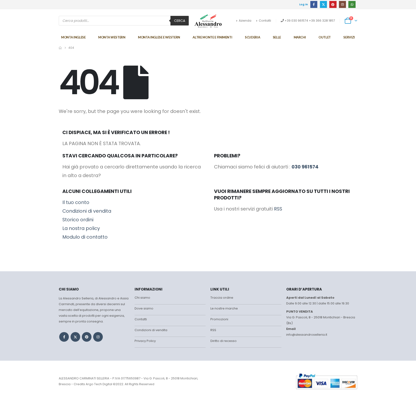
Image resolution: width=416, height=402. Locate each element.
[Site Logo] (208, 21)
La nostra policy (81, 228)
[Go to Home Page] (60, 48)
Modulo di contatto (85, 237)
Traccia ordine (221, 297)
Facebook (64, 337)
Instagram (98, 337)
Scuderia (252, 37)
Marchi (300, 37)
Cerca (179, 20)
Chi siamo (142, 297)
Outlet (324, 37)
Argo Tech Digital (99, 384)
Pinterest (86, 337)
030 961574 (305, 166)
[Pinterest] (332, 4)
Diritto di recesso (223, 341)
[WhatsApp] (351, 4)
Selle (277, 37)
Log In (303, 4)
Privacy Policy (145, 341)
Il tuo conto (75, 202)
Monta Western (111, 37)
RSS (278, 208)
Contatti (265, 21)
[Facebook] (313, 4)
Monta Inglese (73, 37)
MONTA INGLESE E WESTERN (159, 37)
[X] (323, 4)
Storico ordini (77, 219)
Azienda (245, 21)
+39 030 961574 (296, 21)
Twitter (75, 337)
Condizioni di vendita (86, 211)
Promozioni (219, 319)
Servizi (349, 37)
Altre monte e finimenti (212, 37)
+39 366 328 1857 (322, 21)
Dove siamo (144, 308)
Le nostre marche (224, 308)
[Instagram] (342, 4)
